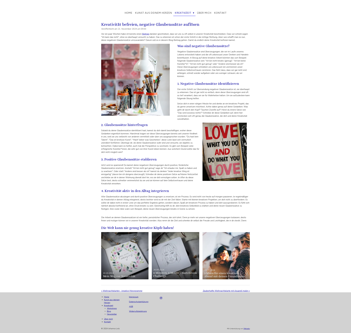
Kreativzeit (108, 305)
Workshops (112, 308)
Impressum (133, 297)
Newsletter (112, 314)
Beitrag (145, 34)
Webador (247, 329)
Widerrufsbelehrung (138, 311)
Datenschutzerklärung (138, 301)
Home (106, 297)
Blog (109, 311)
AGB (131, 306)
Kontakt (107, 322)
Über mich (108, 319)
